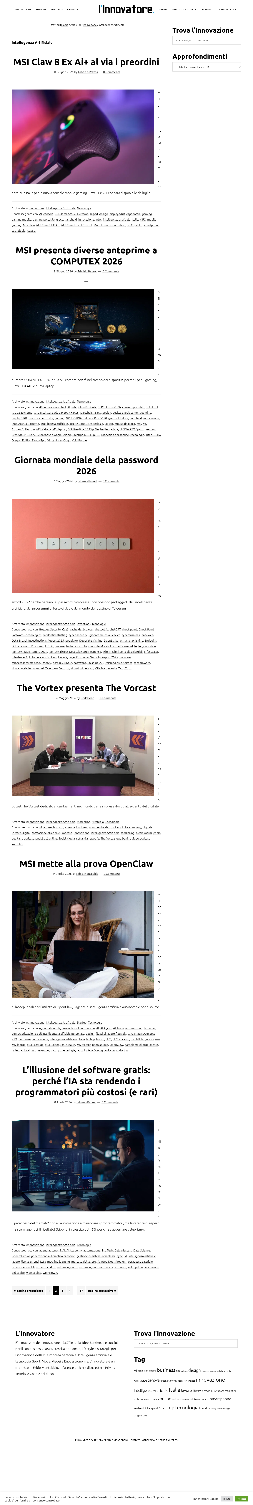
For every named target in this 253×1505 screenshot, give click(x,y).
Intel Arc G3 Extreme (25, 423)
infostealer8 (20, 657)
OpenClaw (116, 1044)
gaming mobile (21, 219)
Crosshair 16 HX (90, 412)
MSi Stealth (67, 1044)
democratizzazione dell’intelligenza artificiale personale (48, 1033)
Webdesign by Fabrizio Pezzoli (160, 1440)
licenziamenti (30, 1261)
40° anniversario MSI (52, 407)
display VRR (117, 214)
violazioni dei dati (82, 668)
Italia (135, 219)
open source (100, 1044)
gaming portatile (44, 219)
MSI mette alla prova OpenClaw (86, 863)
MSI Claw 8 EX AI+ (48, 225)
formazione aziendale (46, 833)
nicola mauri (144, 833)
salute (193, 1399)
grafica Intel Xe (118, 418)
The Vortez (108, 838)
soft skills (82, 838)
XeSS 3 (31, 230)
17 (82, 1290)
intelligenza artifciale (116, 219)
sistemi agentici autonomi (96, 1267)
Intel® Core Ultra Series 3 (86, 423)
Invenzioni (83, 624)
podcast (29, 838)
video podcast (141, 838)
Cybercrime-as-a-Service (104, 635)
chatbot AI (101, 629)
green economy (168, 1380)
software (120, 1267)
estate (220, 1370)
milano (138, 1399)
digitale (147, 827)
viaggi (227, 1408)
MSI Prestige (35, 1044)
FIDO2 (49, 646)
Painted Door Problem (111, 1261)
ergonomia (133, 214)
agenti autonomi (50, 1250)
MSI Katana (43, 429)
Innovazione (36, 208)
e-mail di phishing (131, 640)
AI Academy (74, 1250)
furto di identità (76, 646)
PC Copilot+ (134, 225)
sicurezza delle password (28, 668)
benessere (150, 1370)
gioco (59, 219)
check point (129, 629)
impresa (191, 1380)
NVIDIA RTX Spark (131, 429)
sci (198, 1399)
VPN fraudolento (106, 668)
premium (150, 429)
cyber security (78, 635)
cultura (184, 1370)
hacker (181, 1380)
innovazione (86, 219)
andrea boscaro (53, 827)
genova (154, 1380)
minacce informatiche (26, 662)
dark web (148, 635)
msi (139, 423)
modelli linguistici (142, 1039)
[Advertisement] (33, 1475)
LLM (108, 1039)
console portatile (133, 407)
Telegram (51, 668)
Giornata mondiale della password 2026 (86, 465)
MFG (143, 219)
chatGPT (115, 629)
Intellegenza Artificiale (60, 208)
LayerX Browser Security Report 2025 (93, 657)
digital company (130, 827)
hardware (25, 1039)
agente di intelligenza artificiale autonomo (67, 1028)
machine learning (58, 1261)
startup (55, 1050)
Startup (81, 1022)
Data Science (141, 1250)
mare (221, 1391)
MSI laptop (59, 429)
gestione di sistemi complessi (95, 1256)
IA (135, 646)
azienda (70, 827)
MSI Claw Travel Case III (76, 225)
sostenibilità (142, 1408)
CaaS (65, 629)
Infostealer (151, 651)
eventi (227, 1370)
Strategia (98, 821)
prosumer (42, 1050)
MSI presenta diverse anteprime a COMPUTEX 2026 (86, 255)
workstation (120, 1050)
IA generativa (147, 646)
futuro (144, 1380)
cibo (178, 1370)
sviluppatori (135, 1267)
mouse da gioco (124, 423)
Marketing (83, 821)
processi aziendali (23, 1267)
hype (119, 1256)
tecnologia (18, 230)
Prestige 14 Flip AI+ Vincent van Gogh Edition (41, 435)
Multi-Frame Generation (109, 225)
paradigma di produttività (141, 1044)
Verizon (64, 668)
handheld (71, 219)
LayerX (62, 657)
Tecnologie (84, 208)
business (82, 827)
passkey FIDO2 (62, 662)
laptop (109, 423)
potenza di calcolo (23, 1050)
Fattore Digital (21, 833)
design (103, 214)
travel (203, 1408)
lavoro (100, 1039)
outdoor (176, 1399)
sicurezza (205, 1399)
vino (145, 1415)
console (48, 214)
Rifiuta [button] (226, 1498)
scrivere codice (46, 1267)
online (165, 1398)
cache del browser (82, 629)
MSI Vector (84, 1044)
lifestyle (198, 1390)
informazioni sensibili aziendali (123, 651)
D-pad (94, 214)
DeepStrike (111, 640)
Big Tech (107, 1250)
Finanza (60, 646)
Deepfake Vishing (90, 640)
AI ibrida (118, 1028)
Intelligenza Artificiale (105, 833)
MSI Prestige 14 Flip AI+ (83, 429)
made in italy (210, 1391)
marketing (127, 833)
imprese (66, 833)
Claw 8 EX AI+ (87, 407)
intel (98, 219)
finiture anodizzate (41, 418)
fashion (137, 1380)
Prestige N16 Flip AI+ (86, 435)
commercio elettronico (104, 827)
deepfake (71, 640)
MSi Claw (29, 225)
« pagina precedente (28, 1291)
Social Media (67, 838)
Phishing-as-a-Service (118, 662)
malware (125, 657)
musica (154, 1399)
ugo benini (123, 838)
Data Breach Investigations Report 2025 (38, 640)
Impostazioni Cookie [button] (205, 1498)
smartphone (151, 225)
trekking (212, 1408)
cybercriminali (131, 635)
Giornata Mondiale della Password (110, 646)
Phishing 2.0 (95, 662)
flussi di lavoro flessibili (111, 1033)
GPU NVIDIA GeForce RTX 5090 (86, 418)
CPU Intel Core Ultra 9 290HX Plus (56, 412)
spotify (94, 838)
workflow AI (50, 1272)
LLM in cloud (121, 1039)
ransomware (142, 662)
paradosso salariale (140, 1261)
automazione (133, 1028)
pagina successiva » (102, 1291)
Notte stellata (109, 429)
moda (146, 1399)
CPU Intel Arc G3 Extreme (72, 214)
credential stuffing (55, 635)
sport (155, 1408)
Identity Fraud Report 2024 (29, 651)
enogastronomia (209, 1370)
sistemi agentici (67, 1267)
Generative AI (21, 1256)
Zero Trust (125, 668)
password (80, 662)
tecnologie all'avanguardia (94, 1050)
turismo (220, 1408)
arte (74, 407)
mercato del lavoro (83, 1261)
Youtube (17, 844)
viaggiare (138, 1415)
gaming (147, 214)
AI (40, 214)
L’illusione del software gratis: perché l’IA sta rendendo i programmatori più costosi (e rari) (86, 1080)
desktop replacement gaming (132, 412)
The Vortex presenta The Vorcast (86, 687)
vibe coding (33, 1272)
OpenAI (46, 662)
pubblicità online (46, 838)
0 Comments (111, 72)
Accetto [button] (242, 1498)
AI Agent (106, 1028)
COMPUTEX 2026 (109, 407)
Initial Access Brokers (43, 657)
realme (185, 1399)
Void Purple (79, 440)
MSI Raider (52, 1044)
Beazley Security (50, 629)
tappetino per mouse (115, 435)
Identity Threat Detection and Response (75, 651)
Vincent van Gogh (58, 440)
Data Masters (123, 1250)
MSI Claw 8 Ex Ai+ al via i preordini (86, 61)
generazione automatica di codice (53, 1256)
